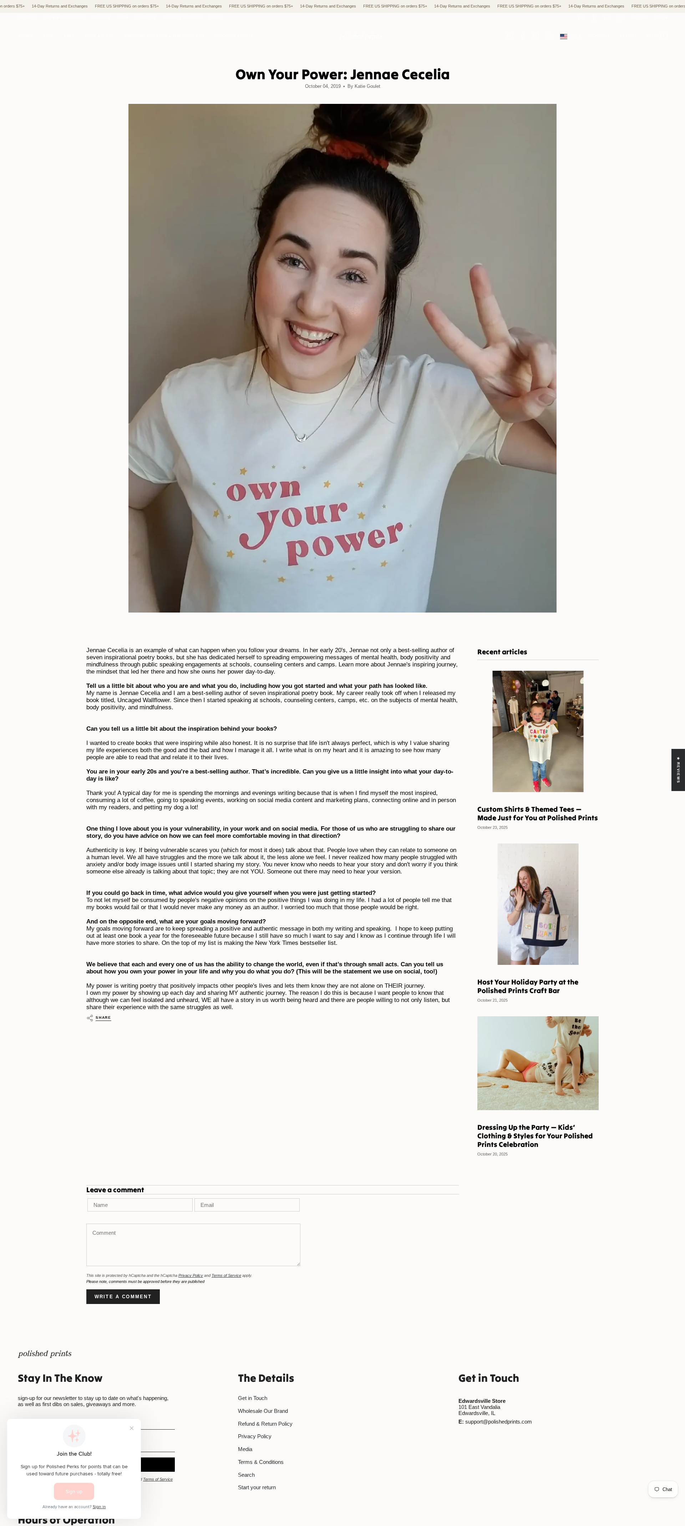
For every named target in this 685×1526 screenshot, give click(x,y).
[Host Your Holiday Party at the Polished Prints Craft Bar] (538, 904)
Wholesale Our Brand (263, 1411)
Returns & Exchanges (183, 17)
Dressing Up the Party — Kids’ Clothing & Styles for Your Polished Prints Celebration (535, 1136)
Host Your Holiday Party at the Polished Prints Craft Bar (527, 986)
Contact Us (146, 17)
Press (215, 17)
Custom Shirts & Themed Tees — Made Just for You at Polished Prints (537, 813)
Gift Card (639, 17)
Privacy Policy (190, 1275)
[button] (25, 36)
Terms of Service (226, 1275)
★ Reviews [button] (678, 769)
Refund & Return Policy (265, 1424)
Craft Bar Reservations (63, 17)
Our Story (26, 17)
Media (245, 1449)
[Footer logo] (44, 1354)
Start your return (257, 1487)
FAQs (123, 17)
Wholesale (101, 17)
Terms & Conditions (261, 1462)
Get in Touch (252, 1398)
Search (246, 1475)
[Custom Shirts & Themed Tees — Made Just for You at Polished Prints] (538, 731)
